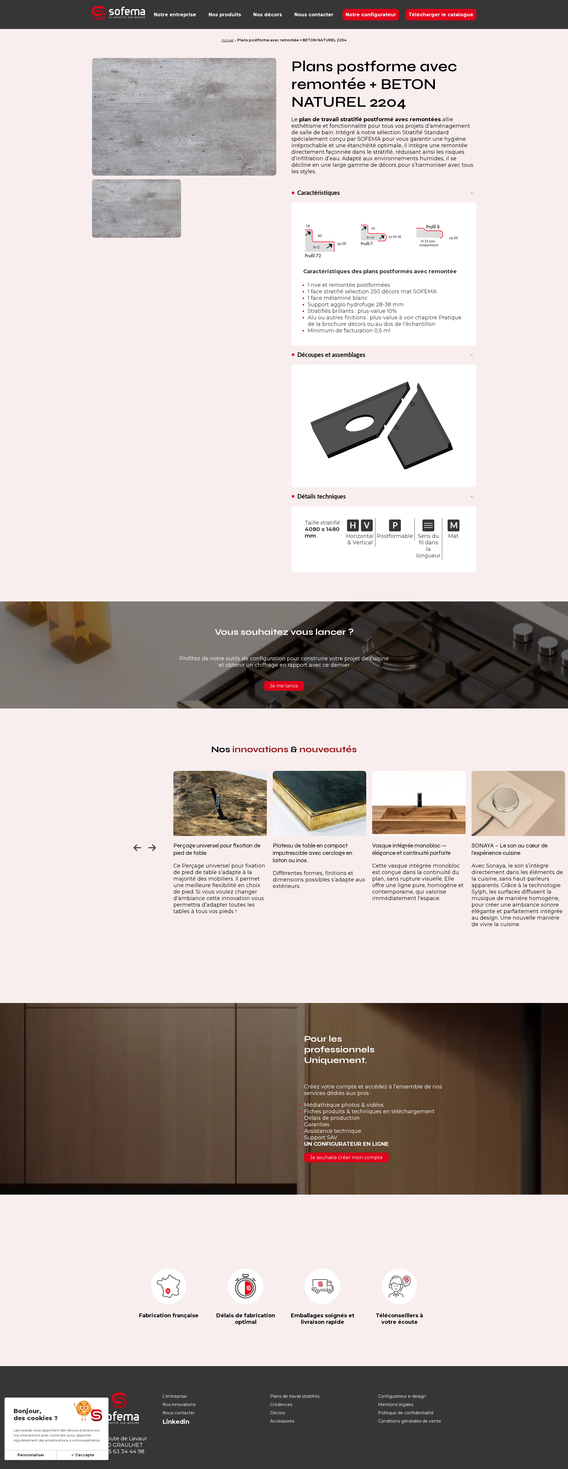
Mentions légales (395, 1404)
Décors (277, 1412)
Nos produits (225, 14)
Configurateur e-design (402, 1396)
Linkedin (175, 1421)
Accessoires (282, 1421)
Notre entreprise (175, 14)
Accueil (228, 40)
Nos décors (267, 14)
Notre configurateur (371, 14)
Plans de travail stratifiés (295, 1396)
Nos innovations (179, 1404)
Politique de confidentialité (406, 1412)
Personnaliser (30, 1455)
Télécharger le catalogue (441, 14)
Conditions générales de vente (409, 1421)
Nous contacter (313, 14)
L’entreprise (174, 1396)
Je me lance (284, 686)
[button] (136, 846)
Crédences (281, 1404)
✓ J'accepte (82, 1455)
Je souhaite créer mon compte (346, 1157)
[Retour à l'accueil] (118, 13)
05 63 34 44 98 (124, 1451)
